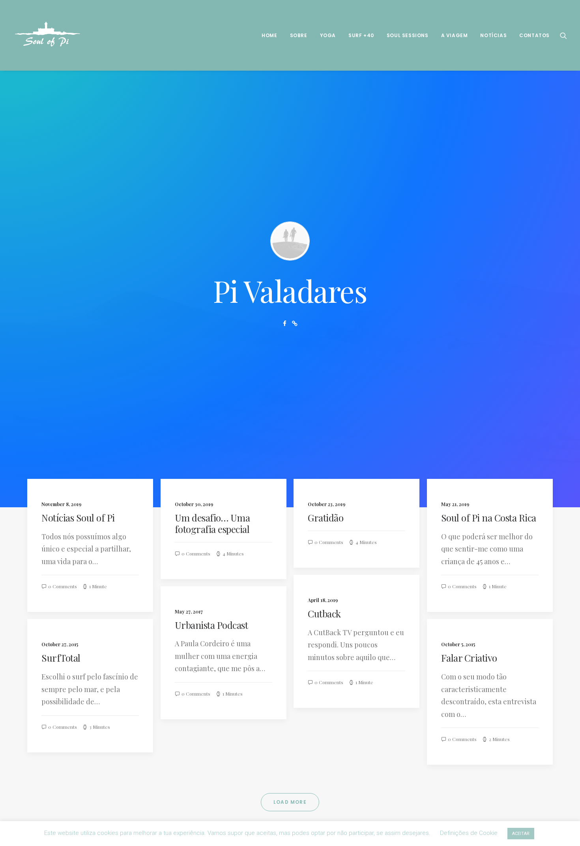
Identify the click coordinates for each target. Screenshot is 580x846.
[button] (563, 35)
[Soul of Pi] (48, 35)
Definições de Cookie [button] (469, 833)
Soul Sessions (407, 35)
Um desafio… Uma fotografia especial (212, 523)
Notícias (493, 35)
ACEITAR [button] (520, 833)
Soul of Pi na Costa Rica (488, 517)
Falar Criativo (469, 657)
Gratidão (325, 517)
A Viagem (454, 35)
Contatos (534, 35)
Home (269, 35)
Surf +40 (361, 35)
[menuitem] (269, 35)
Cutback (324, 613)
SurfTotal (60, 657)
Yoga (328, 35)
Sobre (298, 35)
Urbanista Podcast (211, 625)
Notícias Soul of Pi (78, 517)
